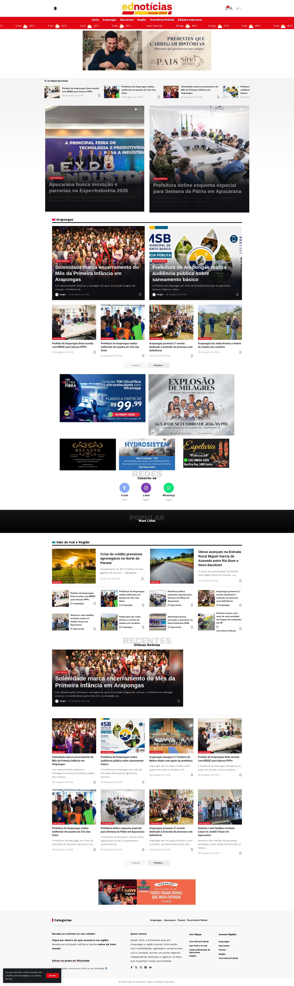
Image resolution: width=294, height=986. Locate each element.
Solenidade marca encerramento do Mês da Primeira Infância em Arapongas (139, 89)
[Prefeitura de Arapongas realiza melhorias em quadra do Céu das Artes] (52, 92)
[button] (52, 975)
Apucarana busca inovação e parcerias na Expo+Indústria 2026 (180, 619)
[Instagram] (146, 492)
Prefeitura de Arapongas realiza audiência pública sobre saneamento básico (200, 89)
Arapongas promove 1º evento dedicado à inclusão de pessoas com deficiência (93, 184)
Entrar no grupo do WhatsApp (70, 960)
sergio (56, 206)
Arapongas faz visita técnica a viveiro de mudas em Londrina (130, 619)
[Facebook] (124, 492)
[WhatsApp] (169, 492)
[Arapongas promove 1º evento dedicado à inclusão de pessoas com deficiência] (171, 322)
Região (57, 582)
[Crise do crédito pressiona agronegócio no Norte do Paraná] (74, 566)
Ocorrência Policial (226, 631)
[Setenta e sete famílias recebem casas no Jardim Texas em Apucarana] (199, 159)
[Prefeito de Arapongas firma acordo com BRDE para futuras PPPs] (74, 322)
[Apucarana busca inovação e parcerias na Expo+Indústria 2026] (157, 622)
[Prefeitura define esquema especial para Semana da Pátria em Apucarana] (157, 598)
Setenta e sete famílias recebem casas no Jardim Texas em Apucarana (216, 832)
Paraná (181, 920)
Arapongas (56, 172)
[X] (136, 967)
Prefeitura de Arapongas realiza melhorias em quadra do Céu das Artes (79, 89)
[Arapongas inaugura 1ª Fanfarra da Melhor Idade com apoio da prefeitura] (230, 92)
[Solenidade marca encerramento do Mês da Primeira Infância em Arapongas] (111, 92)
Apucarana (161, 179)
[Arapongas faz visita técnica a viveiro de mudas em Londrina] (220, 322)
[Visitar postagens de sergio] (50, 206)
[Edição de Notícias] (147, 8)
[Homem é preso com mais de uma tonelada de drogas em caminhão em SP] (206, 622)
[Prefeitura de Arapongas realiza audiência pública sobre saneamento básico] (171, 92)
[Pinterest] (145, 967)
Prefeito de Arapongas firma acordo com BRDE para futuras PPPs (82, 596)
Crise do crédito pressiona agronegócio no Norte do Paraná (121, 558)
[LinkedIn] (150, 967)
